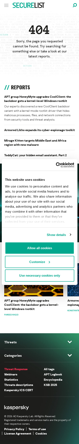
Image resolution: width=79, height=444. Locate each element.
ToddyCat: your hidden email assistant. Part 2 (35, 155)
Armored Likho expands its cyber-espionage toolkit (39, 130)
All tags (49, 369)
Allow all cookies (39, 248)
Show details (56, 234)
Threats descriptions (18, 385)
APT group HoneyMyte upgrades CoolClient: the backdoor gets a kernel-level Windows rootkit (37, 99)
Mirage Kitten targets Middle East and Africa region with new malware (35, 142)
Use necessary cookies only (39, 275)
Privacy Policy (14, 429)
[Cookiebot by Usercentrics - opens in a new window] (56, 165)
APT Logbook (53, 374)
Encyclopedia (53, 379)
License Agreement (17, 433)
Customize (37, 261)
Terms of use (37, 429)
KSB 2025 (50, 385)
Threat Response (16, 369)
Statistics (11, 379)
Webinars (10, 374)
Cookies (41, 433)
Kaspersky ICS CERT (18, 390)
